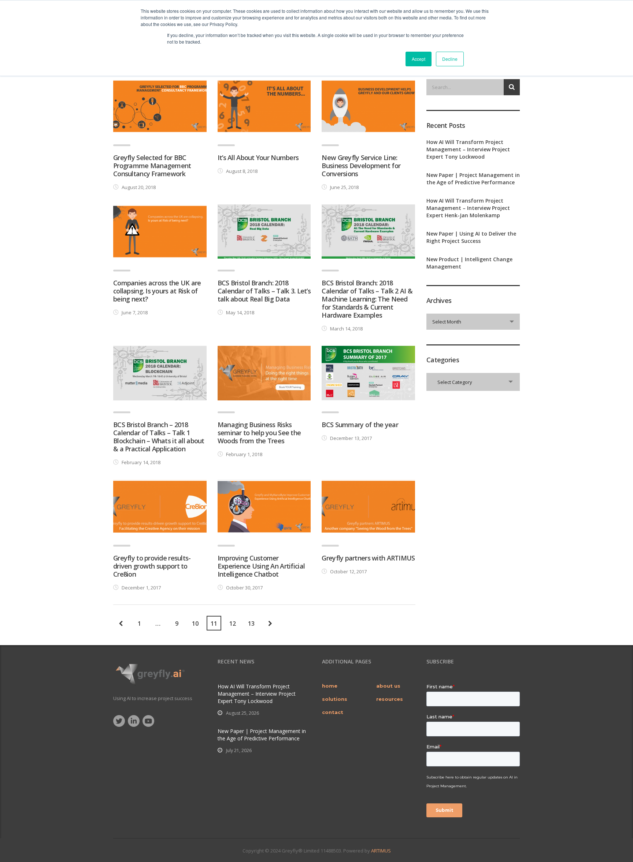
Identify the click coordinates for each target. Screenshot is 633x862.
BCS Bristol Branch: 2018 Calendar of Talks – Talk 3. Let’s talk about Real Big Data (264, 290)
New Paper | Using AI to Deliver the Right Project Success (471, 237)
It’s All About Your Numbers (258, 157)
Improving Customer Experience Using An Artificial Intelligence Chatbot (261, 566)
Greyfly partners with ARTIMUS (368, 558)
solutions (334, 699)
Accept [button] (418, 59)
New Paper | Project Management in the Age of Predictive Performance (473, 178)
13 (251, 623)
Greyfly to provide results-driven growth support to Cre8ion (152, 566)
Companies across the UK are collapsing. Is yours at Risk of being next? (157, 290)
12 (232, 623)
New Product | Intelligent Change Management (469, 263)
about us (388, 686)
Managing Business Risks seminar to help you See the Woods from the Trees (259, 432)
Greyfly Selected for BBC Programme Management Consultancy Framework (152, 165)
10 (195, 623)
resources (389, 699)
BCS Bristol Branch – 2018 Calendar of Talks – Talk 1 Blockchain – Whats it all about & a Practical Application (158, 436)
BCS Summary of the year (360, 424)
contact (332, 712)
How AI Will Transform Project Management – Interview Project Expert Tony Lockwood (468, 149)
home (329, 686)
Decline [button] (450, 59)
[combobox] (473, 322)
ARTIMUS (381, 850)
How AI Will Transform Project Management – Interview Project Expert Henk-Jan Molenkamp (468, 208)
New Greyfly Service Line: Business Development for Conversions (361, 165)
